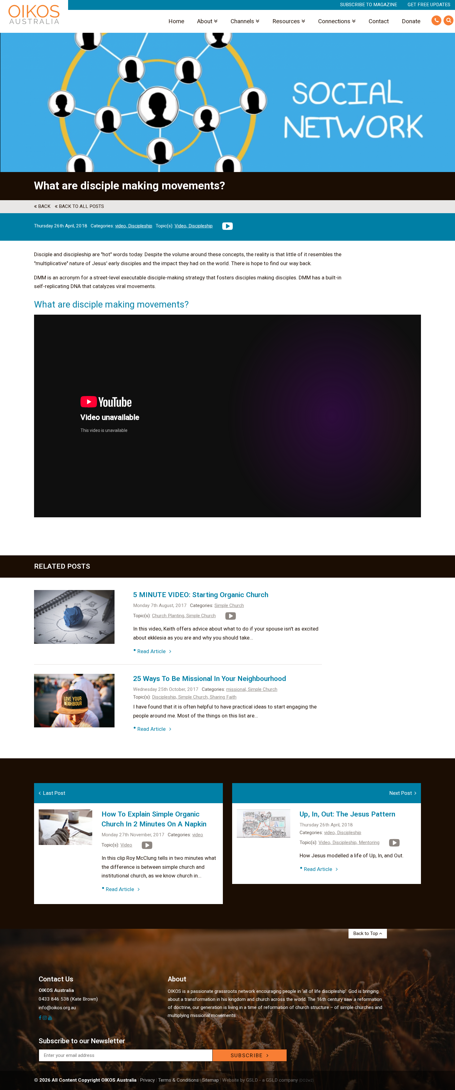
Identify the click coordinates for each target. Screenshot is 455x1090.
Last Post (53, 793)
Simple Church (229, 605)
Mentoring (369, 842)
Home (176, 21)
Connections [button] (335, 21)
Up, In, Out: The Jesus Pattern (347, 814)
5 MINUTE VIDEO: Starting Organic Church (200, 595)
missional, (237, 689)
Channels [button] (243, 21)
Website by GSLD (240, 1080)
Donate (411, 21)
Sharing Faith (223, 697)
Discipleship (140, 226)
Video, (181, 226)
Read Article (153, 651)
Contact (379, 21)
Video (126, 845)
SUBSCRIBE (248, 1055)
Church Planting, (169, 615)
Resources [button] (286, 21)
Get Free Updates (429, 4)
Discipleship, (165, 697)
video (197, 835)
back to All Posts (81, 206)
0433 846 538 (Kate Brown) (68, 999)
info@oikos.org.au (57, 1007)
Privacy (147, 1080)
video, (121, 226)
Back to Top (366, 933)
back (43, 206)
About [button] (205, 21)
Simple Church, (194, 697)
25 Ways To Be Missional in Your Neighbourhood (209, 678)
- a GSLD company (286, 1080)
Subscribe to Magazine (368, 4)
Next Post (401, 793)
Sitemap (210, 1080)
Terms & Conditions (178, 1080)
